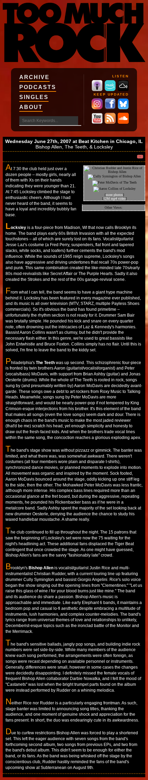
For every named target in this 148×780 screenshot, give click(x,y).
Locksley (103, 147)
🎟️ (140, 157)
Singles (34, 97)
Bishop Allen (48, 147)
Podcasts (37, 87)
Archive (34, 77)
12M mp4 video (114, 198)
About (31, 107)
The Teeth (76, 147)
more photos (114, 195)
